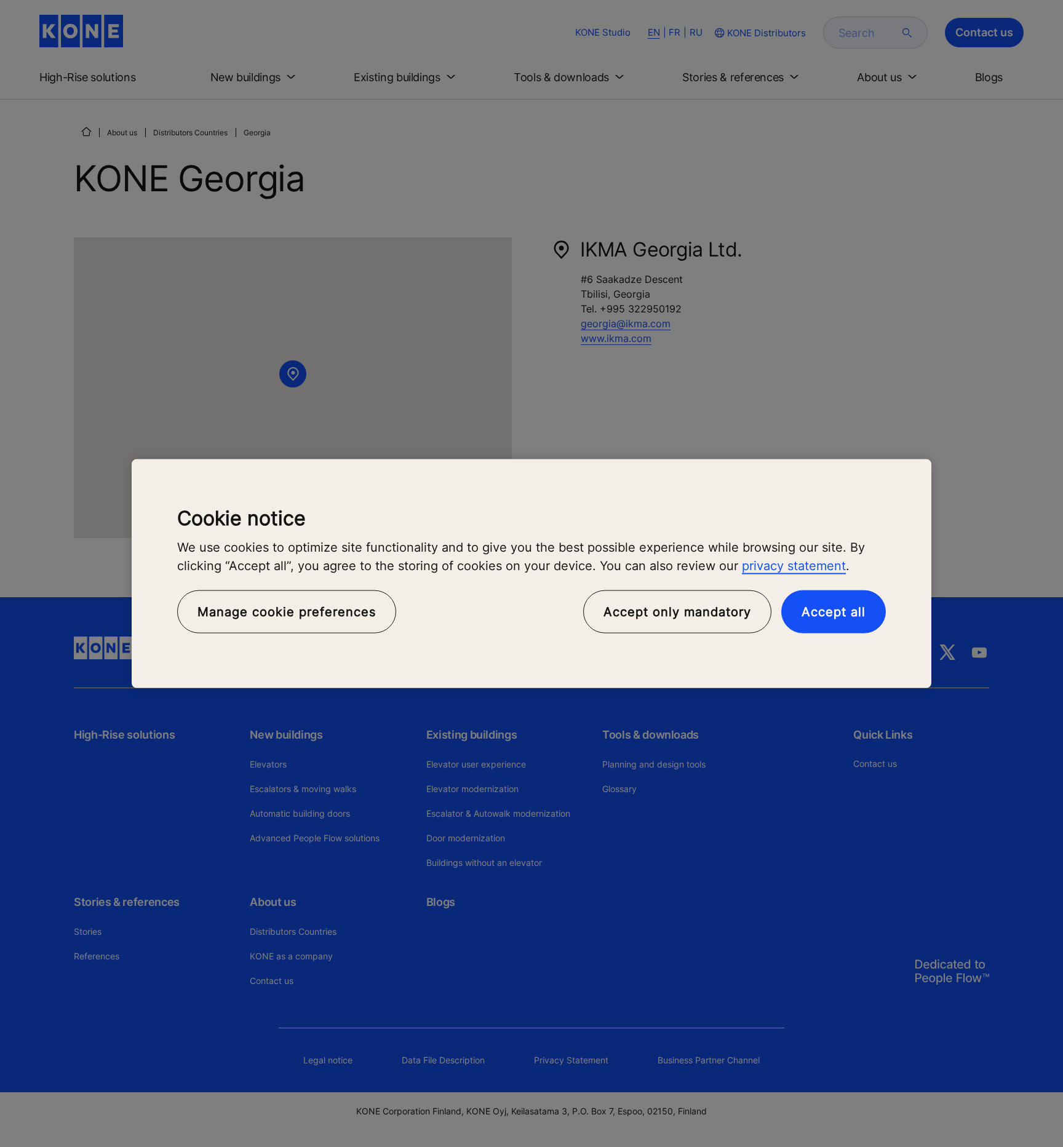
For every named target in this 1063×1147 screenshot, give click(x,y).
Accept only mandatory (677, 612)
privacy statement (794, 565)
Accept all (834, 612)
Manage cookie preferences (286, 612)
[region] (531, 573)
